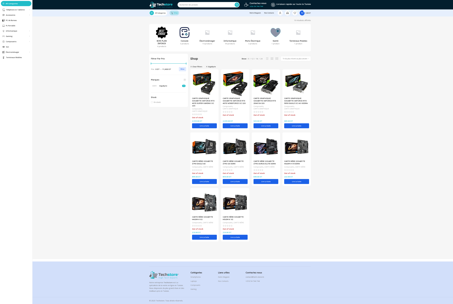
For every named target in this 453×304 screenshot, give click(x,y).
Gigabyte (212, 66)
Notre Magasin (223, 277)
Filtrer (182, 69)
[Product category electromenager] (207, 36)
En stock (157, 102)
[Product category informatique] (230, 36)
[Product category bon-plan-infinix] (162, 38)
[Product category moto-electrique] (253, 36)
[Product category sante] (275, 36)
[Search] (237, 4)
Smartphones (196, 277)
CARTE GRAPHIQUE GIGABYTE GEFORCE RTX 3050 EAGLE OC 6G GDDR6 (296, 100)
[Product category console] (184, 36)
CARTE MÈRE (208, 167)
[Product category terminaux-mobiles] (298, 36)
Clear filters (197, 66)
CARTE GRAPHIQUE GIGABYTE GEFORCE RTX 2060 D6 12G (265, 100)
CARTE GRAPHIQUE (199, 111)
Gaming (193, 289)
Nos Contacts (223, 281)
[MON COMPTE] (280, 13)
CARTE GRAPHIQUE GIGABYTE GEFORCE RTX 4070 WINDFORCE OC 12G (234, 100)
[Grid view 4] (276, 58)
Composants (197, 109)
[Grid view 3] (272, 58)
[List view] (267, 58)
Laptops (194, 281)
